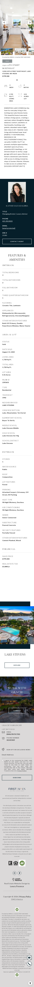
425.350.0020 (7, 221)
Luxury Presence (17, 886)
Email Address (8, 755)
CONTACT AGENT (17, 241)
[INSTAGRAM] (14, 873)
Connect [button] (17, 710)
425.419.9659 (11, 740)
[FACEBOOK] (19, 873)
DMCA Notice (17, 899)
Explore (17, 665)
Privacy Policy (21, 770)
